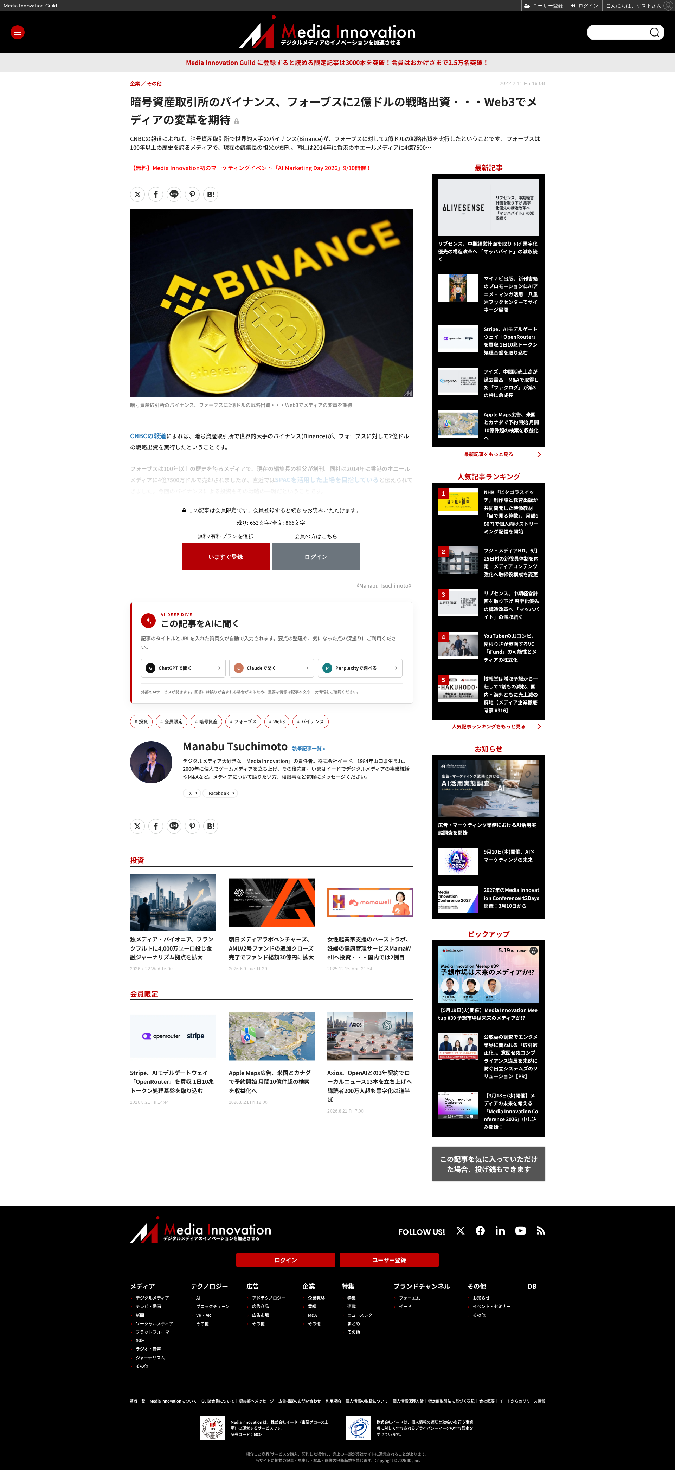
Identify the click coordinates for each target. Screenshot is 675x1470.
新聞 (140, 1315)
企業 (308, 1285)
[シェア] (155, 194)
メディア (142, 1285)
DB (532, 1285)
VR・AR (203, 1315)
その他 (142, 1366)
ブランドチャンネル (421, 1285)
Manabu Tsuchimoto (235, 745)
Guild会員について (217, 1401)
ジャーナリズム (150, 1357)
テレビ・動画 (148, 1306)
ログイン (286, 1260)
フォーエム (409, 1298)
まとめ (353, 1323)
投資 (143, 721)
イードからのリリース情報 (522, 1401)
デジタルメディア (152, 1298)
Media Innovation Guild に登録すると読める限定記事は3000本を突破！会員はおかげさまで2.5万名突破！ (337, 62)
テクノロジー (209, 1285)
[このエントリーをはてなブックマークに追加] (210, 194)
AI (198, 1298)
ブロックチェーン (213, 1306)
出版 (140, 1340)
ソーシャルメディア (154, 1323)
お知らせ (481, 1298)
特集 (348, 1285)
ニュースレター (362, 1315)
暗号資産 (208, 721)
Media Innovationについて (173, 1401)
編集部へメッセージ (256, 1401)
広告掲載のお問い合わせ (299, 1401)
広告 (252, 1285)
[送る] (174, 194)
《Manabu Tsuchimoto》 (383, 585)
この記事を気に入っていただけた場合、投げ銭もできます (489, 1164)
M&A (312, 1315)
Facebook (219, 793)
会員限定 (174, 721)
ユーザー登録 (389, 1260)
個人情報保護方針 (408, 1401)
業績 (312, 1306)
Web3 (279, 721)
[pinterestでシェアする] (192, 194)
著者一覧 (137, 1401)
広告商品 (260, 1306)
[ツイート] (137, 194)
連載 (351, 1306)
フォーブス (245, 721)
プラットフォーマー (155, 1332)
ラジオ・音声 (148, 1349)
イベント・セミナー (492, 1306)
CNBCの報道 (148, 435)
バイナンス (312, 721)
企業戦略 (316, 1298)
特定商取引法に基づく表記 (451, 1401)
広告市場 (260, 1315)
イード (405, 1306)
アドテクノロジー (268, 1298)
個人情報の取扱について (367, 1401)
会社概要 (487, 1401)
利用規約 (333, 1401)
